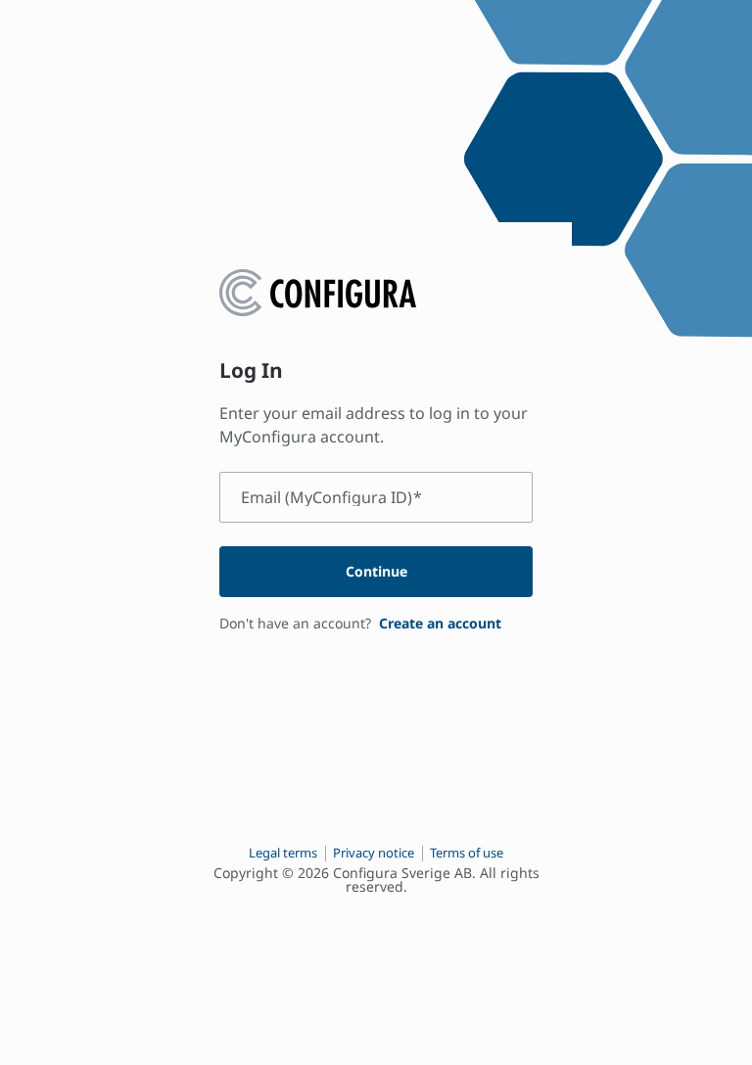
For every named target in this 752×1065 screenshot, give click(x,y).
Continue (376, 571)
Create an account (440, 623)
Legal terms (283, 852)
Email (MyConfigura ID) (331, 497)
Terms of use (466, 852)
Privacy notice (373, 852)
